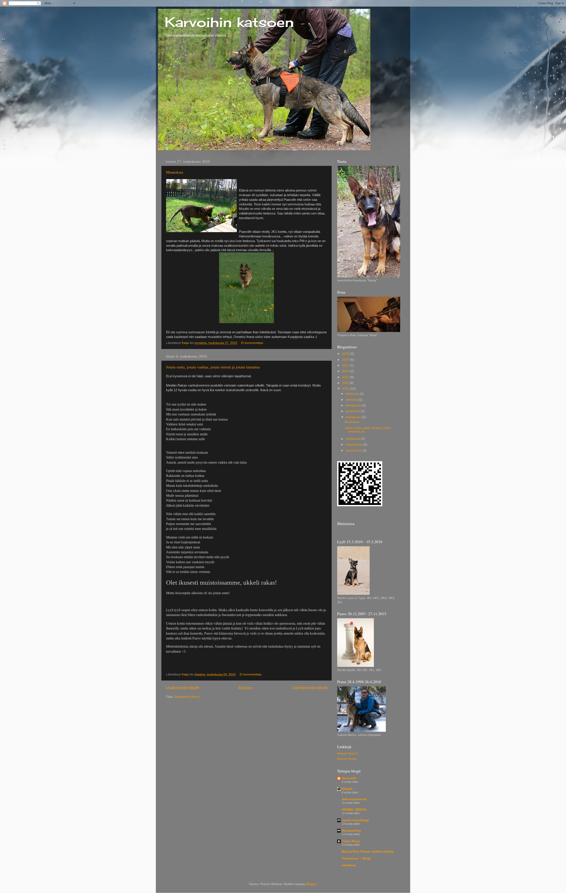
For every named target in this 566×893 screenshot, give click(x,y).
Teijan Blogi (351, 841)
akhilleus (349, 865)
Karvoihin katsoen (229, 22)
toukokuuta (354, 417)
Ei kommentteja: (253, 343)
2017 (346, 365)
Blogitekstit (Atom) (187, 696)
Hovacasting (351, 830)
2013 (346, 371)
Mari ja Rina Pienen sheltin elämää (368, 851)
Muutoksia (174, 172)
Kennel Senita (347, 758)
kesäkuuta (353, 411)
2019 (346, 359)
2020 (346, 353)
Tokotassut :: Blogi (356, 858)
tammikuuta (354, 450)
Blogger (311, 884)
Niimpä (347, 789)
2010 (346, 388)
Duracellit (349, 778)
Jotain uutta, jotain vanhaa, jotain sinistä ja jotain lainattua (213, 367)
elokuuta (352, 399)
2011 (346, 383)
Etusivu (246, 687)
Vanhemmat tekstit (309, 687)
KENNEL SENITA (354, 809)
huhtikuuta (353, 438)
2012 (346, 377)
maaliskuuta (354, 444)
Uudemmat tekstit (182, 687)
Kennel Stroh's (347, 753)
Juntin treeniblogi (355, 820)
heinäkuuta (354, 405)
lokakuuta (353, 393)
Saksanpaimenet (354, 799)
